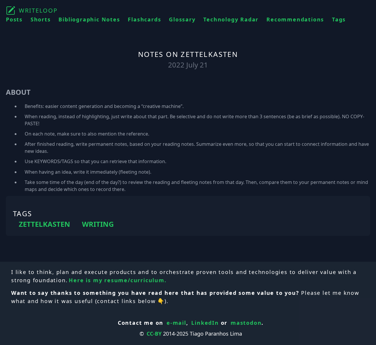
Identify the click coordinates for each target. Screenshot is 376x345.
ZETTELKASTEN (44, 224)
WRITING (98, 224)
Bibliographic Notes (89, 19)
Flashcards (144, 19)
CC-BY (154, 333)
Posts (14, 19)
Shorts (41, 19)
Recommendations (295, 19)
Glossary (182, 19)
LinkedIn (205, 322)
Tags (339, 19)
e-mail (176, 322)
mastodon (246, 322)
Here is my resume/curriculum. (117, 280)
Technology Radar (230, 19)
